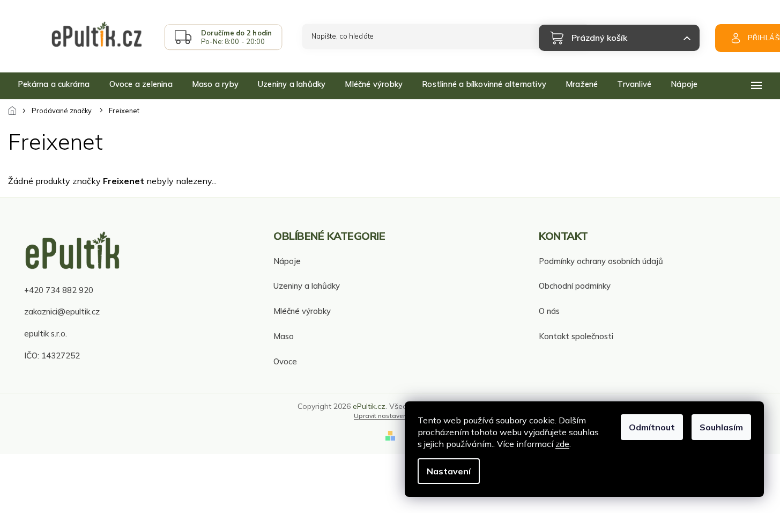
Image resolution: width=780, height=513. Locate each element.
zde (562, 443)
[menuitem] (54, 84)
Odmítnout (652, 427)
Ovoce (285, 361)
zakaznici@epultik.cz (62, 311)
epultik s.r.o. (45, 333)
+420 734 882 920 (58, 290)
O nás (549, 311)
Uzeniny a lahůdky (306, 286)
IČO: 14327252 (52, 355)
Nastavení (449, 471)
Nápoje (287, 261)
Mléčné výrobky (302, 311)
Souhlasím (721, 427)
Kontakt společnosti (576, 336)
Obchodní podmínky (575, 286)
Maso (283, 336)
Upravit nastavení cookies (394, 416)
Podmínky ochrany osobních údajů (601, 261)
